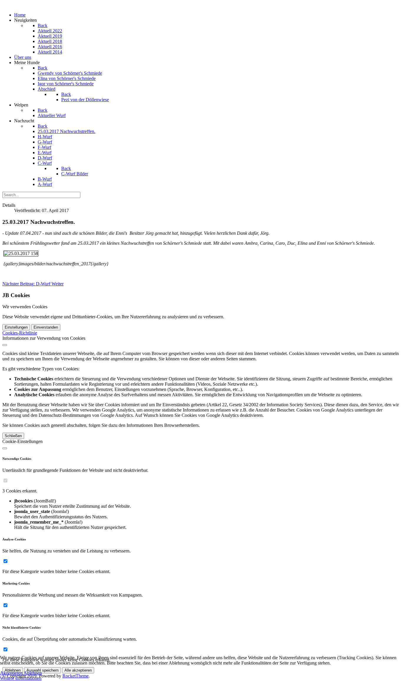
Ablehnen (33, 672)
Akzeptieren (11, 672)
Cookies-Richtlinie (19, 332)
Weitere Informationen (20, 678)
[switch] (5, 480)
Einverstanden (46, 327)
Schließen (13, 436)
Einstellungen (16, 327)
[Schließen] (4, 345)
